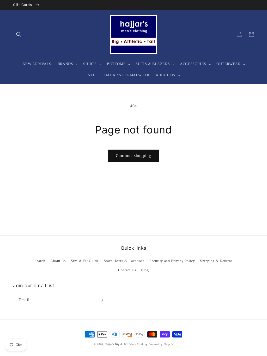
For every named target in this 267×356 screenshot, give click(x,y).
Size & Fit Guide (85, 261)
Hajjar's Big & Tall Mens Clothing (126, 344)
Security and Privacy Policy (172, 261)
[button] (19, 34)
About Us (58, 261)
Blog (145, 270)
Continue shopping (133, 156)
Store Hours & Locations (124, 261)
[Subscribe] (101, 300)
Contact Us (127, 270)
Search (39, 261)
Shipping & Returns (216, 261)
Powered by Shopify (161, 344)
